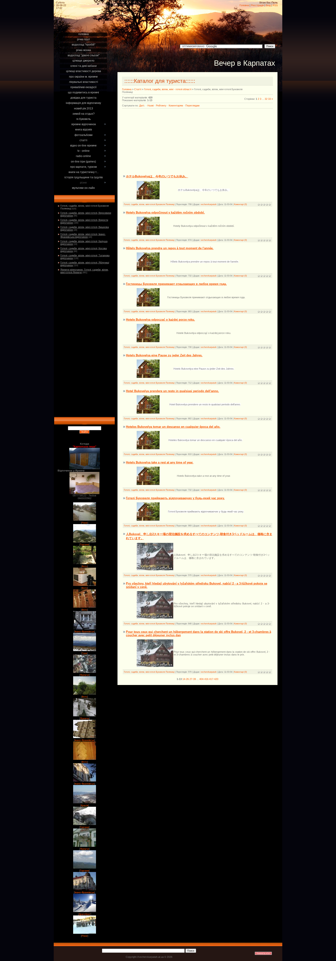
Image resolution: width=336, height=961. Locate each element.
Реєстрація (257, 5)
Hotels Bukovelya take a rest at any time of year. (159, 462)
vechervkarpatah (208, 204)
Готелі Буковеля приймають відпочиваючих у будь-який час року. (175, 498)
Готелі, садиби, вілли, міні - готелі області (167, 89)
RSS (275, 5)
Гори (84, 653)
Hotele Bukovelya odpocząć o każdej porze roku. (160, 319)
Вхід (268, 5)
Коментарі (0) (240, 204)
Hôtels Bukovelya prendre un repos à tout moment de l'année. (169, 248)
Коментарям (176, 105)
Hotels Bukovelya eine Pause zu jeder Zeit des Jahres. (164, 355)
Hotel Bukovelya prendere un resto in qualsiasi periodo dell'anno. (172, 391)
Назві (150, 105)
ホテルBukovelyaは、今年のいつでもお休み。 (157, 176)
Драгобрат (85, 914)
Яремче (84, 675)
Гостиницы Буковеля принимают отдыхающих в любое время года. (176, 284)
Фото (84, 566)
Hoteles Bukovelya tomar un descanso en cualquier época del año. (173, 426)
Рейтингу (161, 105)
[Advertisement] (84, 25)
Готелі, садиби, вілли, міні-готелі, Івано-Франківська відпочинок (83, 235)
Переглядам (192, 105)
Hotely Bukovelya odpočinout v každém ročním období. (165, 212)
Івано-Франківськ (84, 631)
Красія (84, 805)
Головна (244, 5)
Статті (137, 89)
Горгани (84, 544)
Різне (85, 522)
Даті (141, 105)
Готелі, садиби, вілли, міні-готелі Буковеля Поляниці (149, 204)
